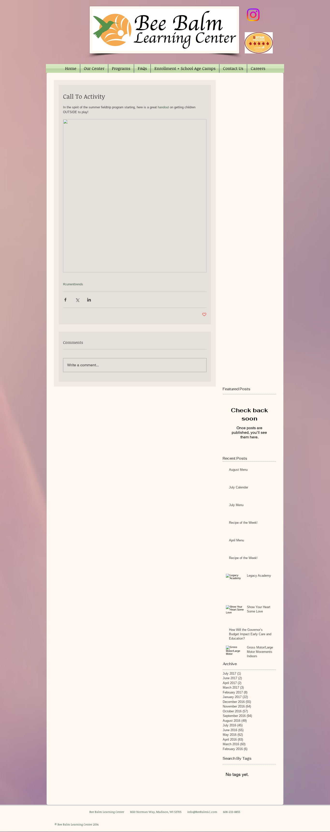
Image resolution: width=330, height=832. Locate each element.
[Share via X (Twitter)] (77, 299)
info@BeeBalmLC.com (202, 812)
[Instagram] (253, 14)
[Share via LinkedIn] (89, 299)
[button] (94, 68)
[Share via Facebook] (65, 299)
